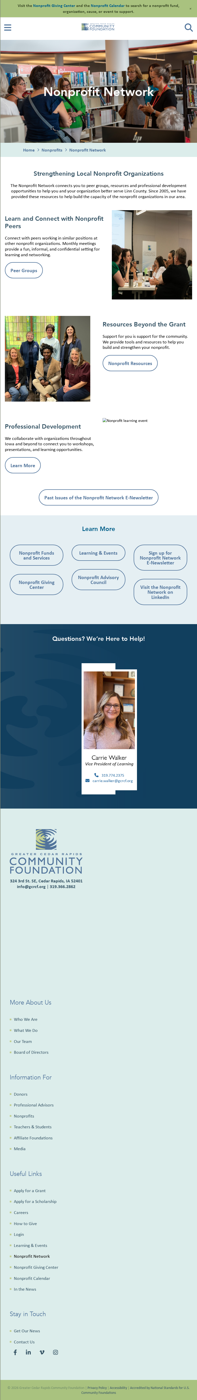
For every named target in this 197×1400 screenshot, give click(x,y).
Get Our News (27, 1331)
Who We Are (25, 1019)
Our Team (23, 1041)
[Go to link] (7, 29)
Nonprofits (24, 1116)
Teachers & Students (33, 1127)
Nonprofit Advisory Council (98, 580)
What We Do (26, 1030)
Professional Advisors (34, 1105)
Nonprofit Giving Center (36, 584)
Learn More (23, 465)
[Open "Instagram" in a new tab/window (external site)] (56, 1353)
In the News (25, 1289)
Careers (21, 1212)
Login (19, 1234)
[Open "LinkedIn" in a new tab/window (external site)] (29, 1353)
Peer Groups (24, 270)
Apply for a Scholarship (35, 1201)
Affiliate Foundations (33, 1138)
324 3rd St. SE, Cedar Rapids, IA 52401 (46, 881)
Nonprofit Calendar (32, 1278)
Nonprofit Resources (130, 363)
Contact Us (24, 1342)
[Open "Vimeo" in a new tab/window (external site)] (43, 1353)
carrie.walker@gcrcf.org (111, 780)
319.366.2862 (62, 886)
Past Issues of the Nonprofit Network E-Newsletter (98, 497)
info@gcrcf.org (31, 886)
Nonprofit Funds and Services (36, 555)
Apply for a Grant (30, 1191)
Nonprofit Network (32, 1256)
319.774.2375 (111, 775)
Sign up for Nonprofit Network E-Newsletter (160, 557)
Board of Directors (31, 1052)
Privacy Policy (97, 1387)
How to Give (25, 1223)
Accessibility (118, 1387)
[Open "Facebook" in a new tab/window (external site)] (16, 1353)
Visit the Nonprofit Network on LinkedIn (160, 591)
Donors (20, 1094)
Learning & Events (98, 552)
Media (20, 1149)
